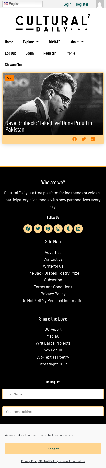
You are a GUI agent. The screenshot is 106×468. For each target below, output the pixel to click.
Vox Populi (53, 349)
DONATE (54, 41)
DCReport (53, 329)
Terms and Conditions (53, 286)
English (13, 3)
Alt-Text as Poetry (53, 356)
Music (9, 78)
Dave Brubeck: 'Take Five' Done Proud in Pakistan (48, 126)
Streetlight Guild (53, 363)
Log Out (10, 53)
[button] (74, 139)
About (74, 41)
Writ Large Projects (53, 342)
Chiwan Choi (14, 64)
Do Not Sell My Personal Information (53, 300)
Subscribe (53, 279)
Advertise (53, 252)
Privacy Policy (53, 293)
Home (9, 41)
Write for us (53, 265)
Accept (53, 449)
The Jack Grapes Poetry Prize (53, 272)
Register (82, 3)
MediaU (53, 335)
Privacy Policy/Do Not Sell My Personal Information (53, 461)
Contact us (53, 259)
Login (67, 3)
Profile (70, 53)
